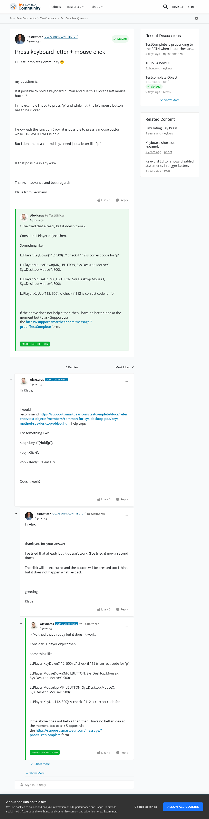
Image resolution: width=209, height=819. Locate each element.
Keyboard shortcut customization (160, 145)
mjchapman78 (173, 54)
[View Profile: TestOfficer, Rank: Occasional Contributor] (20, 39)
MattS (167, 92)
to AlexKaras (96, 514)
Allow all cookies (183, 806)
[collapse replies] (11, 379)
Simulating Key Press (162, 128)
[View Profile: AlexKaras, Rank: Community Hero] (24, 382)
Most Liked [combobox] (125, 367)
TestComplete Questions (75, 18)
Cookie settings (146, 806)
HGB (167, 171)
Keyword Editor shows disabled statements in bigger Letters (170, 163)
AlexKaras (37, 215)
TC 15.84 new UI (158, 63)
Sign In (192, 7)
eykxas (167, 68)
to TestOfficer (54, 215)
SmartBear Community (23, 18)
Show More (42, 764)
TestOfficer (35, 37)
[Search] (165, 6)
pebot (168, 152)
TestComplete (48, 18)
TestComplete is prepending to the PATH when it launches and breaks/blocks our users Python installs (169, 46)
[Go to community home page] (25, 6)
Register (177, 7)
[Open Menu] (196, 18)
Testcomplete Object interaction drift (161, 79)
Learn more (110, 811)
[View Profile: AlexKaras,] (24, 217)
